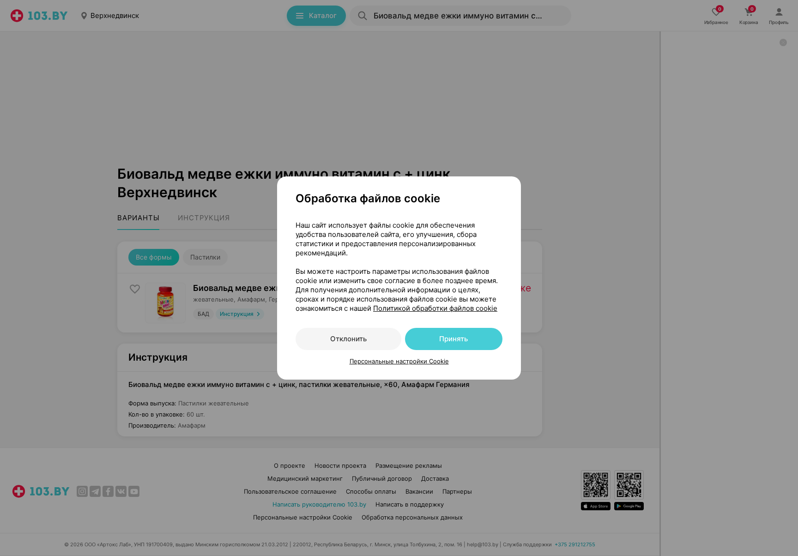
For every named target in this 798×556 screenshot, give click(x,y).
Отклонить (348, 338)
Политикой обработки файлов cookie (435, 308)
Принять (453, 338)
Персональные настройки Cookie (399, 361)
